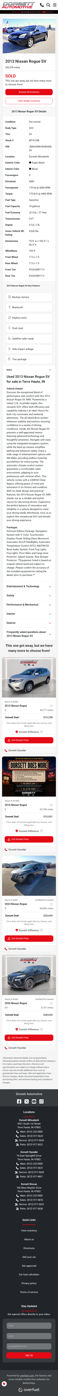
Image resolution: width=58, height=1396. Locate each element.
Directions (29, 1248)
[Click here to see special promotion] (29, 11)
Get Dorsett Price (20, 740)
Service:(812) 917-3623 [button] (31, 1204)
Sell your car (29, 1257)
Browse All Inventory (29, 92)
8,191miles (47, 1007)
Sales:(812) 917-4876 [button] (31, 1200)
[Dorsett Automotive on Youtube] (32, 1101)
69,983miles (46, 908)
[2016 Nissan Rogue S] (29, 777)
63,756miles (46, 809)
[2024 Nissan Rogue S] (29, 876)
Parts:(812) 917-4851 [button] (31, 1176)
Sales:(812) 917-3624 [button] (31, 1136)
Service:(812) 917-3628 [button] (31, 1172)
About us (29, 1239)
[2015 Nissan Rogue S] (29, 677)
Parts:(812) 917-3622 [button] (31, 1144)
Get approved (29, 1265)
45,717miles (46, 710)
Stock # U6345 (11, 999)
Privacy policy (29, 1283)
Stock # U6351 (11, 900)
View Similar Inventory (29, 101)
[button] (42, 5)
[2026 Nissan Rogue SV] (29, 975)
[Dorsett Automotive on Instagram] (40, 1101)
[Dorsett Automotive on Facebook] (18, 1101)
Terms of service (29, 1292)
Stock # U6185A (12, 801)
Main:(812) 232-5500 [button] (31, 1131)
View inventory (29, 1230)
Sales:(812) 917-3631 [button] (31, 1167)
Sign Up (29, 1355)
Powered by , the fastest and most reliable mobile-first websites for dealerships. (29, 1379)
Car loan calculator (29, 1274)
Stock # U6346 (11, 702)
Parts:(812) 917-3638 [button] (31, 1208)
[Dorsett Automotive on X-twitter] (25, 1101)
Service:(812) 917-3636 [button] (31, 1140)
